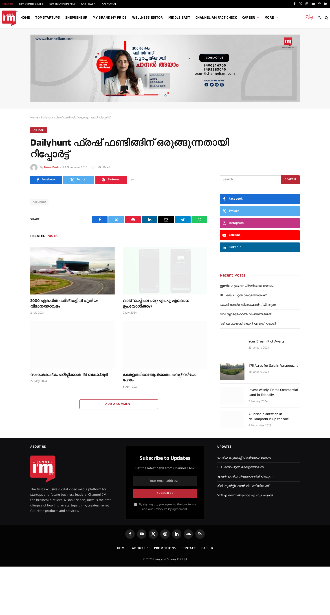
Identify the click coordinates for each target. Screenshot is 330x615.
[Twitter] (14, 216)
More (269, 17)
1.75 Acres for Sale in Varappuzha (273, 365)
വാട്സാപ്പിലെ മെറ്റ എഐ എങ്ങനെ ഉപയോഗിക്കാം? (156, 303)
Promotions (165, 548)
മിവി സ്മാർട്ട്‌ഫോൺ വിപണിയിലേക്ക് (245, 314)
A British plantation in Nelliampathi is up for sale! (269, 417)
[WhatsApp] (14, 266)
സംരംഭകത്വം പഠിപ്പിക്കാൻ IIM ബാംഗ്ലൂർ (69, 374)
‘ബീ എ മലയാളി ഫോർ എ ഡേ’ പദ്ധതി (248, 324)
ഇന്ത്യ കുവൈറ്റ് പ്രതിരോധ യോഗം (246, 286)
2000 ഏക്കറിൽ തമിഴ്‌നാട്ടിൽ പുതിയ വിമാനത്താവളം (63, 303)
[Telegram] (14, 256)
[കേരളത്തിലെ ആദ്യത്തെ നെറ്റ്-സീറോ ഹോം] (165, 345)
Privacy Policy (163, 509)
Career (248, 17)
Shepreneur (76, 17)
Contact (188, 548)
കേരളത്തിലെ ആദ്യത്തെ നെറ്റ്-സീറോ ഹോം (159, 377)
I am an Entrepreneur (62, 4)
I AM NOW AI (108, 4)
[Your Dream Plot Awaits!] (232, 347)
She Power (88, 4)
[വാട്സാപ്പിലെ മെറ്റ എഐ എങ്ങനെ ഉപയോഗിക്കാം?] (165, 271)
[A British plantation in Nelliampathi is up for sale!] (232, 419)
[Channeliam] (10, 18)
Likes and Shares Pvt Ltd (170, 559)
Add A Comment (118, 404)
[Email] (14, 246)
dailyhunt (39, 202)
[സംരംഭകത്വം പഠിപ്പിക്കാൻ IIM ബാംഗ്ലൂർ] (72, 345)
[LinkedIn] (14, 226)
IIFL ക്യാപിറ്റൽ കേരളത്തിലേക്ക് (243, 295)
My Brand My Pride (110, 17)
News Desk (51, 167)
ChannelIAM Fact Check (216, 17)
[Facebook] (14, 206)
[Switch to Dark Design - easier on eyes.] (319, 18)
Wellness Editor (147, 17)
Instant (39, 130)
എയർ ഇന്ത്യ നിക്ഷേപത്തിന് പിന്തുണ (248, 305)
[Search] (326, 18)
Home (25, 17)
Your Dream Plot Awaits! (267, 341)
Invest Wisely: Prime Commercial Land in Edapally (273, 393)
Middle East (179, 17)
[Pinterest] (14, 236)
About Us (140, 548)
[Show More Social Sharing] (132, 180)
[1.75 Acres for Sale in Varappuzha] (232, 371)
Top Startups (47, 17)
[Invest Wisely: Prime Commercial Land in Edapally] (232, 395)
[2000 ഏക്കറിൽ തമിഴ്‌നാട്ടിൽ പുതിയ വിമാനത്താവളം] (72, 271)
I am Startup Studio (31, 4)
